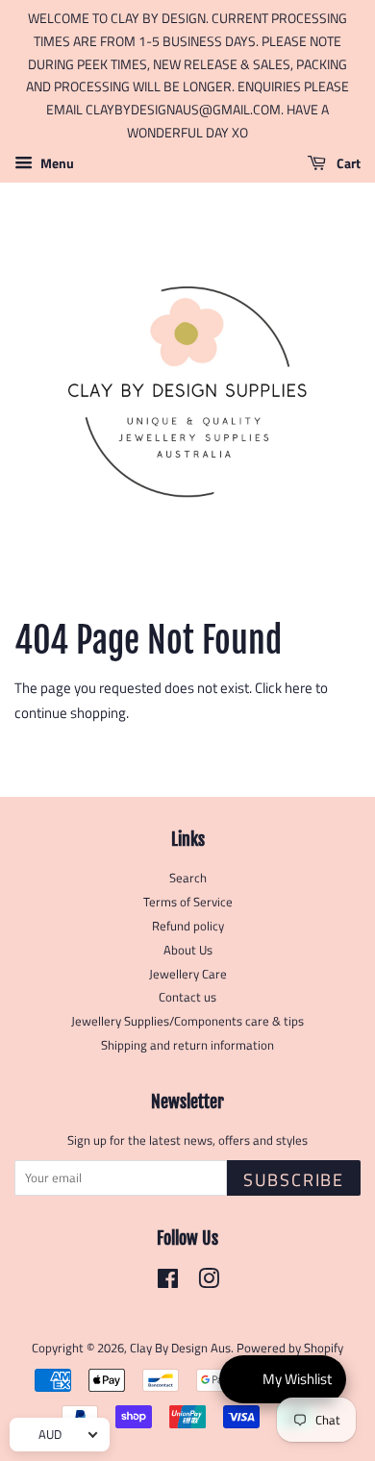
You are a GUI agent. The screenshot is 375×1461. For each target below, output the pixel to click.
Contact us (187, 997)
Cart (347, 163)
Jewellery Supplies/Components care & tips (187, 1021)
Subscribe (293, 1180)
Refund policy (188, 926)
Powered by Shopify (290, 1348)
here (298, 688)
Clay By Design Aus (180, 1348)
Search (188, 878)
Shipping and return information (187, 1045)
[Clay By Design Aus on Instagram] (208, 1283)
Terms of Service (188, 902)
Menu (56, 163)
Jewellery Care (188, 974)
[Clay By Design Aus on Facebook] (168, 1283)
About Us (187, 950)
